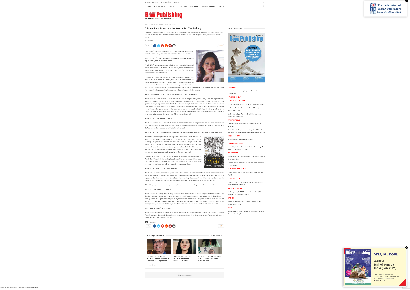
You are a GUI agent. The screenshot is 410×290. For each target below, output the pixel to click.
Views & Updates (208, 6)
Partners (222, 6)
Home (148, 6)
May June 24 (153, 222)
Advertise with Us (165, 2)
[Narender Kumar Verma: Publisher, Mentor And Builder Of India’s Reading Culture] (159, 246)
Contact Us (176, 2)
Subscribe (155, 2)
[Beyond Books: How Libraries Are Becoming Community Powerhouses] (210, 246)
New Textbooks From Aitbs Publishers (240, 139)
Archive (171, 6)
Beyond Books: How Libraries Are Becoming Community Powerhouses (209, 258)
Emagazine (182, 6)
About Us (148, 2)
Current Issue (159, 6)
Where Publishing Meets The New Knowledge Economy (246, 104)
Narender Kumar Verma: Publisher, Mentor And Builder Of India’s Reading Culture (158, 258)
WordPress (34, 288)
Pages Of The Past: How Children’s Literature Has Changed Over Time (182, 258)
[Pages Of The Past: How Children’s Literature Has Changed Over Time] (184, 246)
